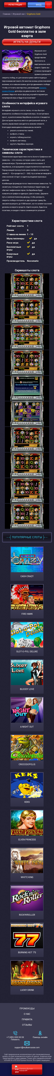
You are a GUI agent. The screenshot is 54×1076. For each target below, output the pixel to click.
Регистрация (15, 5)
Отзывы (27, 1025)
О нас (27, 1014)
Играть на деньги (27, 42)
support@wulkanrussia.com (27, 1047)
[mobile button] (48, 4)
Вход (39, 5)
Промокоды (27, 1008)
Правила (27, 1019)
